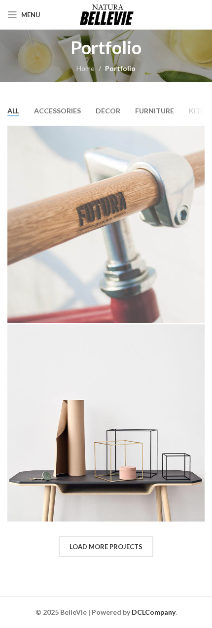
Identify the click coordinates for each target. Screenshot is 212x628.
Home (85, 68)
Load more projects (106, 547)
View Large (196, 134)
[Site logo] (106, 14)
